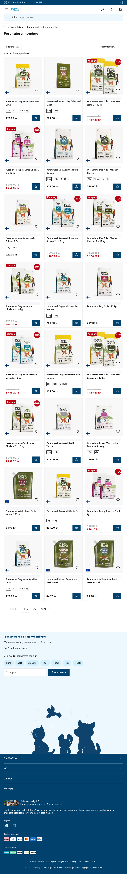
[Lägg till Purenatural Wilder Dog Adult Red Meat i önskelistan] (77, 90)
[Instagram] (14, 826)
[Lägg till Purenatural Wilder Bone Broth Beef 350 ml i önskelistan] (77, 568)
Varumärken (17, 27)
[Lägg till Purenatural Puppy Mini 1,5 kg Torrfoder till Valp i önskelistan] (118, 431)
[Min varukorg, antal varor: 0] (120, 9)
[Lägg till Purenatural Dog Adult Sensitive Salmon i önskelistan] (77, 158)
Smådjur (32, 663)
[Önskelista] (111, 9)
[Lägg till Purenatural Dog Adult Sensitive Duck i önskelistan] (37, 568)
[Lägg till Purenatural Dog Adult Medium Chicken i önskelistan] (118, 158)
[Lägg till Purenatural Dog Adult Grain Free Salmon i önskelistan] (77, 363)
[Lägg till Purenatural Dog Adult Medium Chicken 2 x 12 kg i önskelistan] (118, 226)
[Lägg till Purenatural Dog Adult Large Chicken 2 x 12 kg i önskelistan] (37, 431)
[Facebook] (7, 826)
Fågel (56, 663)
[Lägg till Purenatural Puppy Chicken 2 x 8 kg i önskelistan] (118, 499)
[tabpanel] (63, 328)
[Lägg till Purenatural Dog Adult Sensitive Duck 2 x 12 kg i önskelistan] (37, 363)
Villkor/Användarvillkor (87, 862)
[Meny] (7, 9)
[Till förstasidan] (5, 27)
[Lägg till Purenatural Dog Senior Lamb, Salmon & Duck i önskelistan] (37, 226)
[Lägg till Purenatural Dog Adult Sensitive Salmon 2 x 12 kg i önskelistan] (77, 226)
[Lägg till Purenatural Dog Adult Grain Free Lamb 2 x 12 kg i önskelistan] (118, 90)
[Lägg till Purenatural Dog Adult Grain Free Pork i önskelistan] (77, 499)
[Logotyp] (16, 9)
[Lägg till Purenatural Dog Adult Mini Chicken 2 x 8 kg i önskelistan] (37, 295)
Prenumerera (58, 672)
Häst (45, 663)
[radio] (8, 111)
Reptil (78, 663)
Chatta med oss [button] (54, 804)
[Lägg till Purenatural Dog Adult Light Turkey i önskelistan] (77, 431)
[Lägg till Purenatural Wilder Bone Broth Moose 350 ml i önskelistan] (37, 499)
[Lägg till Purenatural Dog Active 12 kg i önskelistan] (118, 295)
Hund (8, 663)
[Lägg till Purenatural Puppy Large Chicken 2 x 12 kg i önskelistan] (37, 158)
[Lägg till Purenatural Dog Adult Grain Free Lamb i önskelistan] (37, 90)
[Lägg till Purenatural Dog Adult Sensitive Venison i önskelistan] (77, 295)
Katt (20, 663)
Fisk (67, 663)
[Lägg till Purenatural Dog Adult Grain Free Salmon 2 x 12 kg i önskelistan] (118, 363)
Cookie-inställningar (38, 862)
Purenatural (33, 27)
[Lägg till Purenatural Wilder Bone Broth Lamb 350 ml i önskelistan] (118, 568)
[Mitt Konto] (103, 9)
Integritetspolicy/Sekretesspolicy (62, 862)
